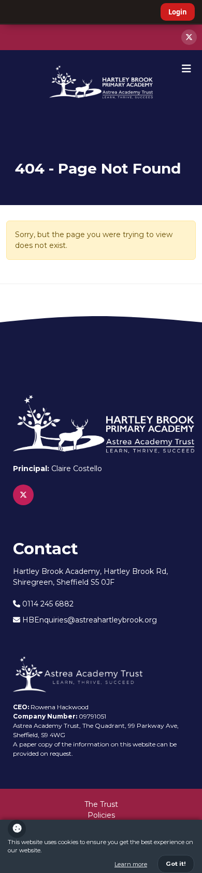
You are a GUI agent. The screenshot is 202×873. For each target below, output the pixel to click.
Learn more (130, 864)
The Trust (101, 804)
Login (177, 12)
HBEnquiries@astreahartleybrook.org (88, 620)
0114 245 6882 (47, 604)
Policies (101, 815)
